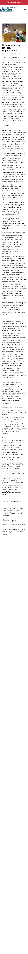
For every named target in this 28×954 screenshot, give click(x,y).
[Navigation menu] (25, 9)
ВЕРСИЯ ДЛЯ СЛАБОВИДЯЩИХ (7, 10)
